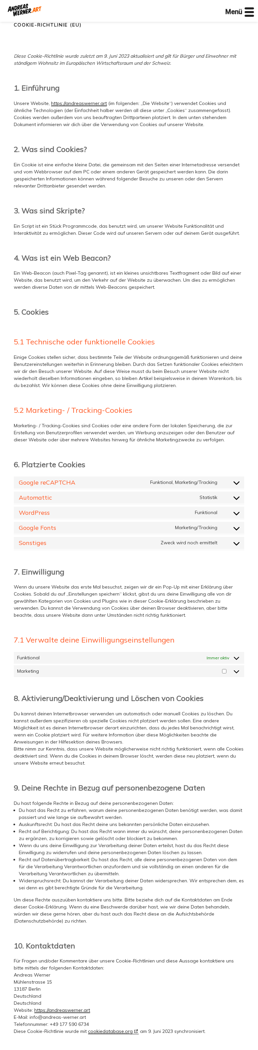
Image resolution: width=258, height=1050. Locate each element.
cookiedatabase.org (110, 1031)
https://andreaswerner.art (79, 103)
